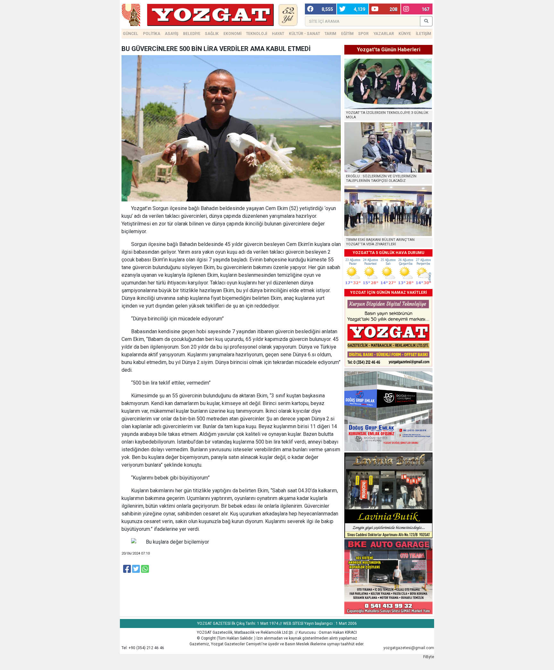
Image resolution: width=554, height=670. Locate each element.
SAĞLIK (212, 33)
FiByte (428, 657)
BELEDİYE (191, 33)
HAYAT (278, 33)
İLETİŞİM (423, 33)
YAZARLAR (384, 33)
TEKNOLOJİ (256, 33)
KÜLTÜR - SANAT (304, 33)
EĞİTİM (347, 33)
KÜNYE (405, 33)
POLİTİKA (151, 33)
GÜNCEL (130, 33)
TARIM (330, 33)
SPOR (363, 33)
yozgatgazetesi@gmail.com (408, 648)
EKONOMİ (232, 33)
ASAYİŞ (171, 33)
